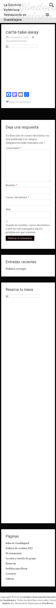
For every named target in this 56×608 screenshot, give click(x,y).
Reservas (11, 563)
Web (8, 209)
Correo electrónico (17, 197)
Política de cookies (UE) (19, 548)
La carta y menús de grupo (21, 558)
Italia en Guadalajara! (17, 543)
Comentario (14, 147)
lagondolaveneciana (16, 41)
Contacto (11, 573)
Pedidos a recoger (13, 115)
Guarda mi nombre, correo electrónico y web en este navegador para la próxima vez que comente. (28, 229)
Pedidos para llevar (16, 568)
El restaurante (14, 553)
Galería (10, 578)
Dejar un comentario (20, 102)
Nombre (11, 185)
